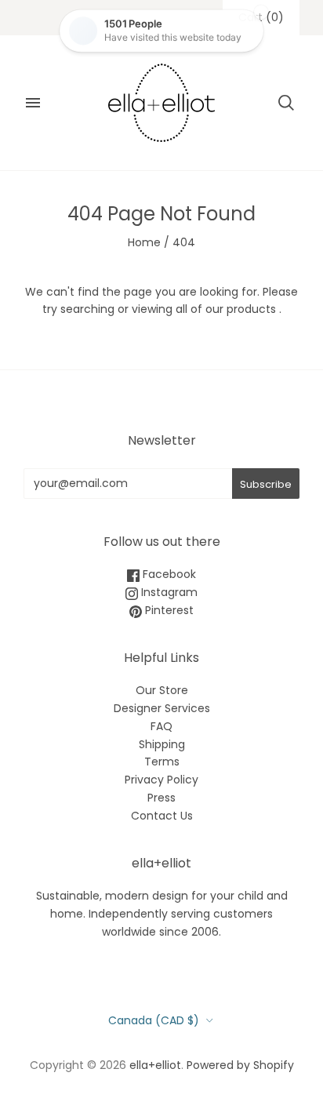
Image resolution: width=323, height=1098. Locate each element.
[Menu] (33, 103)
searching (87, 309)
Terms (162, 761)
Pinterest (168, 610)
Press (161, 797)
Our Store (162, 690)
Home (144, 242)
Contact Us (162, 816)
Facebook (168, 574)
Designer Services (162, 708)
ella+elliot (155, 1065)
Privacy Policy (161, 779)
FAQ (161, 726)
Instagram (168, 592)
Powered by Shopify (240, 1065)
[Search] (286, 102)
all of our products (226, 309)
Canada (153, 1020)
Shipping (162, 744)
